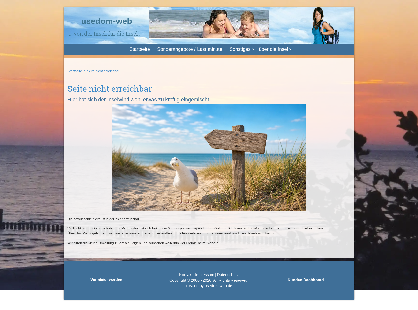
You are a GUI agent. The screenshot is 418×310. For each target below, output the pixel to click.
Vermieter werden (106, 280)
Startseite (139, 49)
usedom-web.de (218, 286)
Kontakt (185, 275)
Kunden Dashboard (306, 280)
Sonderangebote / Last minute (189, 49)
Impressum (204, 275)
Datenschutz (227, 275)
